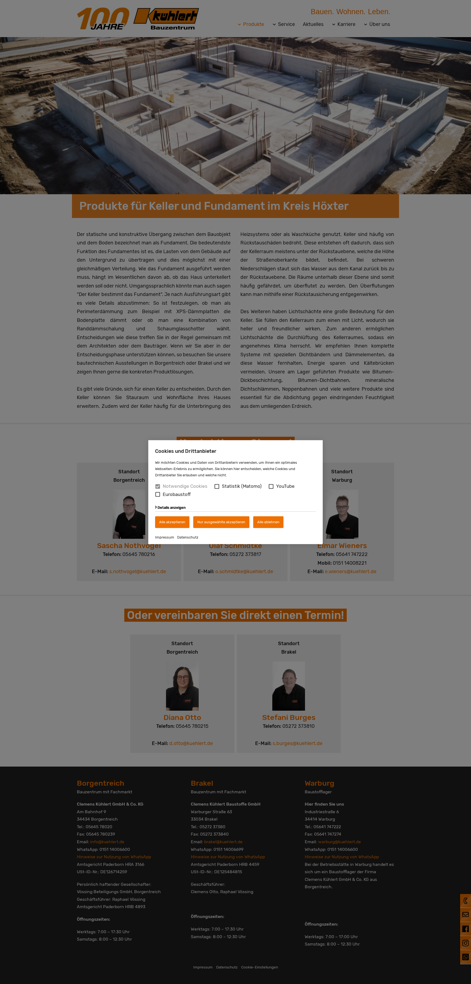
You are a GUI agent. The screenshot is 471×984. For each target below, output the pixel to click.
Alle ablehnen (268, 522)
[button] (216, 486)
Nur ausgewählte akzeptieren (221, 522)
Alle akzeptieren (172, 522)
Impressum (164, 537)
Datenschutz (187, 537)
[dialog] (235, 492)
